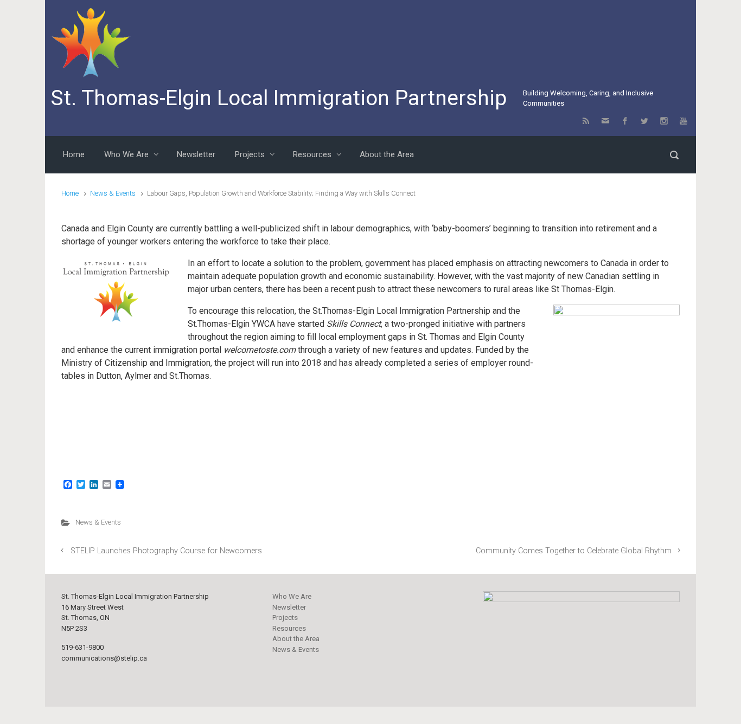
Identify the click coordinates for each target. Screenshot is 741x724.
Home (70, 193)
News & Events (113, 193)
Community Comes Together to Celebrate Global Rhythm (574, 550)
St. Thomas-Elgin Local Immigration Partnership (278, 98)
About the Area (296, 639)
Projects (285, 617)
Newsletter (289, 607)
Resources (289, 628)
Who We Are (291, 596)
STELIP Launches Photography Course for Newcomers (166, 550)
